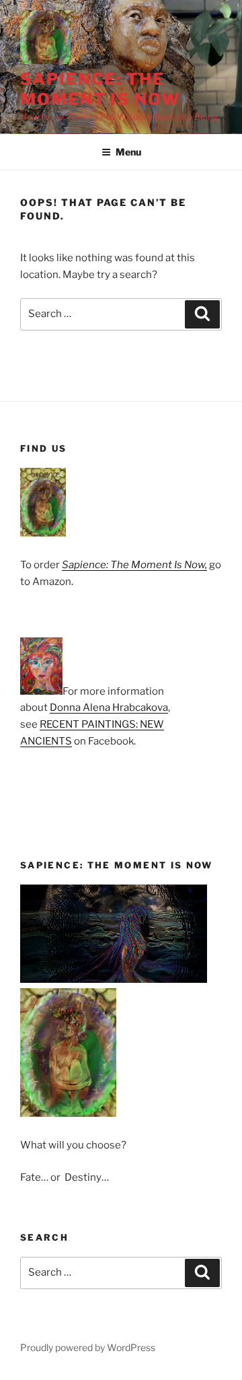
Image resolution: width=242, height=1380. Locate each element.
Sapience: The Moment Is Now (100, 89)
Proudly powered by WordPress (87, 1347)
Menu (128, 152)
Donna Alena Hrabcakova (109, 707)
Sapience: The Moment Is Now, (134, 565)
